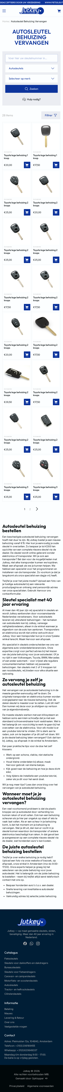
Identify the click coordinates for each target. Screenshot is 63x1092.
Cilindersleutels (12, 993)
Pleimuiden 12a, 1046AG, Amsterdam (32, 1041)
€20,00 (8, 165)
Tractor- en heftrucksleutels (19, 989)
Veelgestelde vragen (15, 1026)
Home (5, 21)
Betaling (8, 1009)
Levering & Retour (14, 1017)
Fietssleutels (11, 958)
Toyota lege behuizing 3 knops (16, 488)
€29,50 (8, 402)
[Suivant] (37, 509)
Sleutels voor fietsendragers (19, 971)
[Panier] (59, 10)
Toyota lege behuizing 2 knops (16, 204)
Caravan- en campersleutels (19, 976)
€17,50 (36, 165)
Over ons (9, 1022)
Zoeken (34, 88)
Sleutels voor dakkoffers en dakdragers (26, 963)
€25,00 (8, 212)
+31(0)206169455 (25, 1045)
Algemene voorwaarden (40, 1086)
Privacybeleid (16, 1086)
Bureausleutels (12, 967)
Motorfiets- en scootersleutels (21, 980)
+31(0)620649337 (27, 1050)
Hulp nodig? (34, 99)
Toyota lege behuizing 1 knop (16, 157)
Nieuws (8, 1013)
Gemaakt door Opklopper (30, 1078)
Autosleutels (8, 152)
